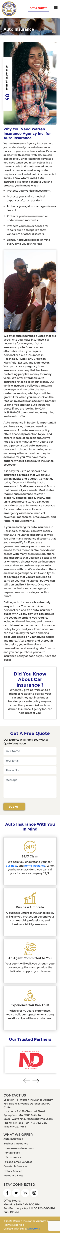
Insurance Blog (13, 1175)
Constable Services (16, 1166)
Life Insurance (12, 1157)
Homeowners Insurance (19, 1148)
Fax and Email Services (18, 1161)
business (11, 865)
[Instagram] (35, 1193)
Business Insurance (16, 1143)
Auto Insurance (13, 1138)
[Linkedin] (26, 1193)
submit (14, 806)
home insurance (34, 865)
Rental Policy (12, 1152)
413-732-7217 (39, 1122)
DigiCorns (33, 1228)
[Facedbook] (8, 1193)
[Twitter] (17, 1193)
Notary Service (13, 1171)
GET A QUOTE (38, 8)
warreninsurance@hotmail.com (32, 1118)
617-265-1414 (21, 1122)
